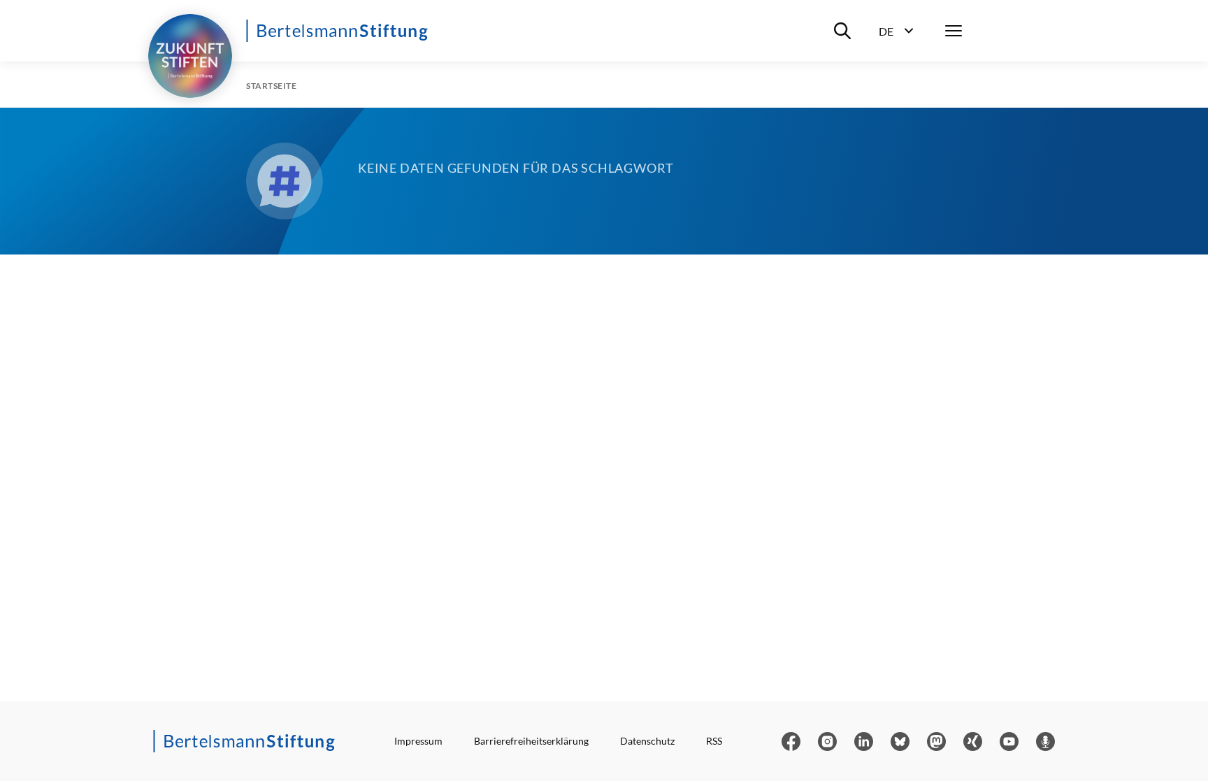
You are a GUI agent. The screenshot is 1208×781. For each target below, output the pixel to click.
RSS (714, 741)
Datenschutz (647, 741)
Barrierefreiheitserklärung (531, 741)
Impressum (418, 741)
